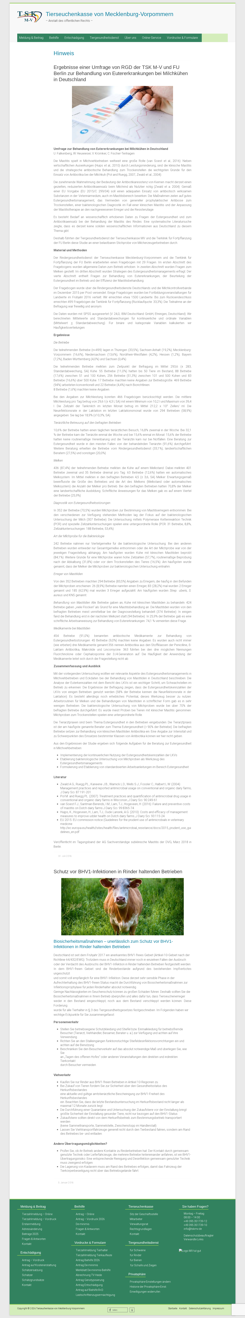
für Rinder (135, 1255)
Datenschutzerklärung (200, 1308)
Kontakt (26, 1243)
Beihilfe (54, 38)
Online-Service (151, 38)
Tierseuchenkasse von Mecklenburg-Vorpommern (109, 14)
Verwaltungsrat (139, 1224)
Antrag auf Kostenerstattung (39, 1265)
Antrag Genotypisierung (90, 1280)
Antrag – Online (85, 1214)
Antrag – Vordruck (33, 1260)
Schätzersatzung (32, 1270)
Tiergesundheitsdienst (104, 38)
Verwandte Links (193, 1239)
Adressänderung (32, 1229)
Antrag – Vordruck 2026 (90, 1219)
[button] (118, 1309)
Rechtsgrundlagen (141, 1229)
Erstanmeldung (31, 1224)
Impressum (218, 1308)
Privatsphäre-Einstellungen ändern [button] (150, 1281)
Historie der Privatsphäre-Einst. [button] (148, 1286)
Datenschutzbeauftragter (199, 1235)
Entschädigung (74, 38)
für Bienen (136, 1260)
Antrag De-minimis (87, 1265)
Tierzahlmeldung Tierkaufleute (94, 1255)
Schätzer (27, 1275)
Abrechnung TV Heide (89, 1275)
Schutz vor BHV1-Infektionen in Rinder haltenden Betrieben (118, 871)
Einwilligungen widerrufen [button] (145, 1291)
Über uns (130, 38)
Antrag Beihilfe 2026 (88, 1260)
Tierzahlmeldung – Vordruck (39, 1219)
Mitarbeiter (136, 1219)
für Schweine (137, 1250)
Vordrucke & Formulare (182, 38)
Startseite (172, 1308)
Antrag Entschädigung (89, 1284)
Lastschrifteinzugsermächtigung (95, 1294)
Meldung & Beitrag (31, 38)
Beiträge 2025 (30, 1234)
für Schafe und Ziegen (143, 1265)
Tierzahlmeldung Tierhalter (92, 1250)
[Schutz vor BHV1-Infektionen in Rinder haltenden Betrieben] (122, 880)
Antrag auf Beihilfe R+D (89, 1289)
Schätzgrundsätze (33, 1280)
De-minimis (82, 1224)
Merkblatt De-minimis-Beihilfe (93, 1270)
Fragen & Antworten (34, 1238)
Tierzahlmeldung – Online (37, 1214)
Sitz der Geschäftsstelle (144, 1214)
